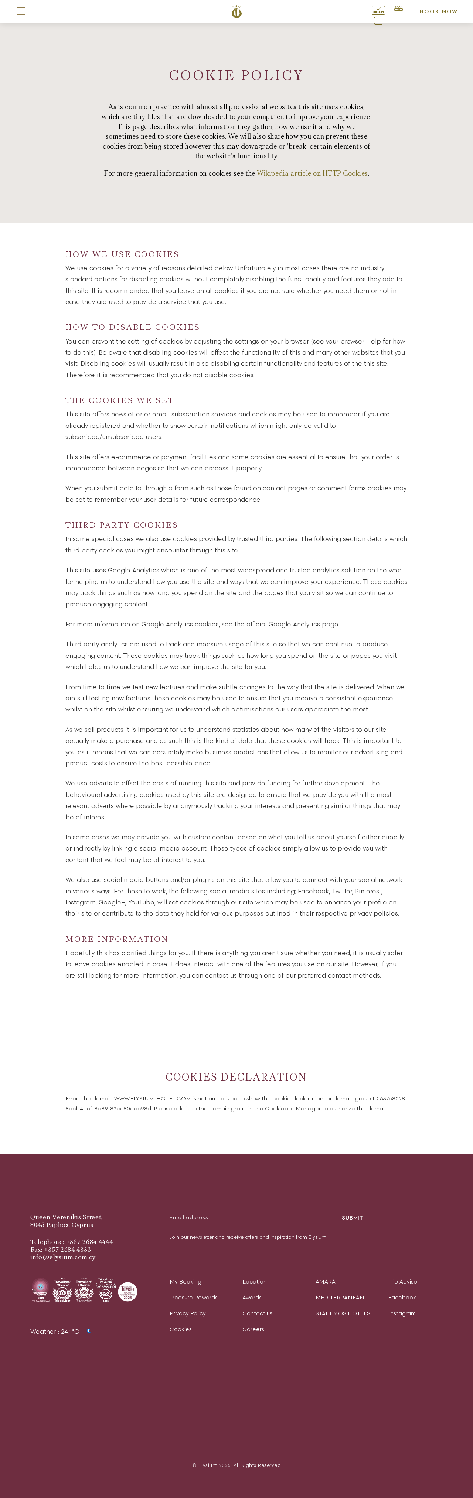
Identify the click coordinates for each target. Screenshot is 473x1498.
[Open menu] (21, 11)
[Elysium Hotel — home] (237, 11)
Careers (253, 1329)
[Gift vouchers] (398, 11)
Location (254, 1281)
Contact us (257, 1313)
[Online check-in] (378, 11)
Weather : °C (55, 1331)
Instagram (402, 1313)
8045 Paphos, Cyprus (61, 1225)
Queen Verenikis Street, (66, 1217)
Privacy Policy (188, 1313)
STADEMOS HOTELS (343, 1313)
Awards (252, 1297)
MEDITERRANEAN (340, 1297)
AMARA (326, 1281)
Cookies (181, 1329)
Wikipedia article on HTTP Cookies (312, 173)
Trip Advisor (403, 1281)
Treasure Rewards (194, 1297)
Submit (352, 1217)
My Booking (185, 1281)
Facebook (402, 1297)
